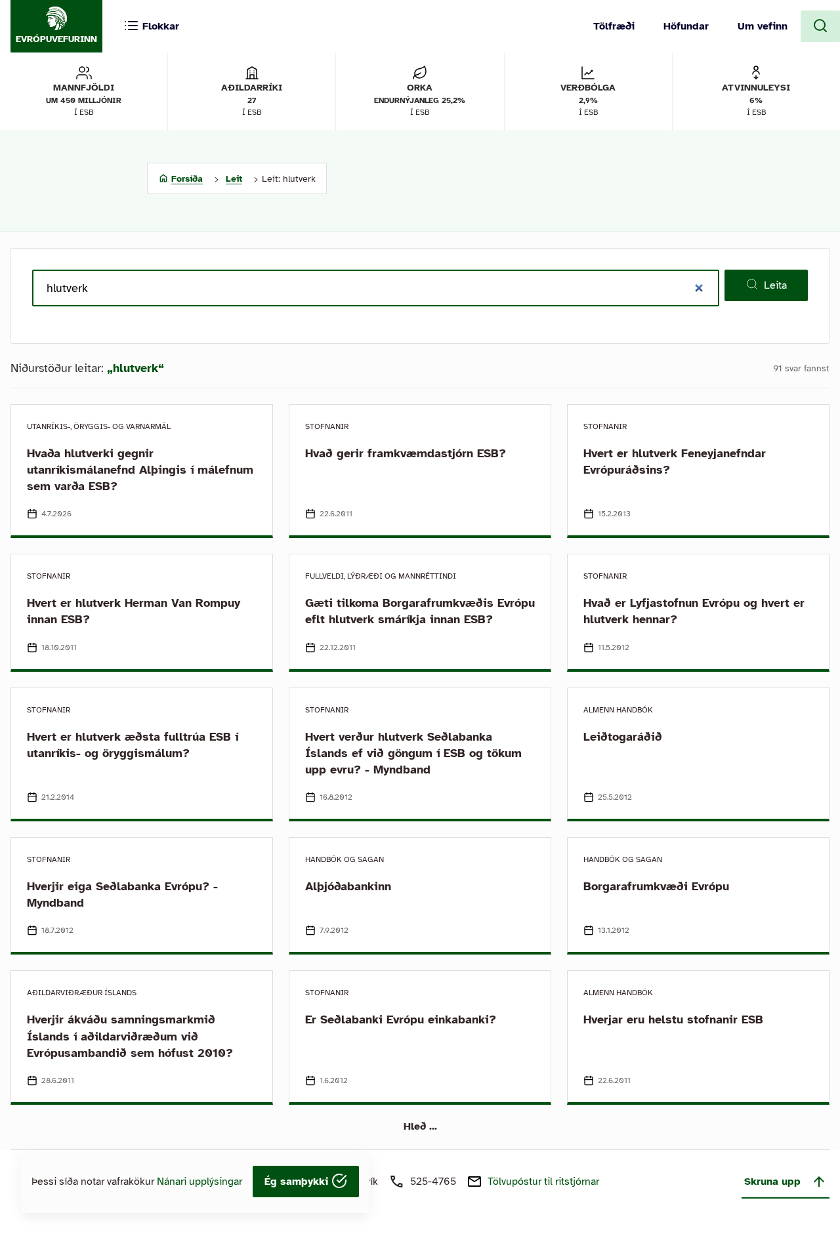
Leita (775, 285)
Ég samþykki (297, 1181)
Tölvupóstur (543, 1181)
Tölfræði (614, 26)
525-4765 (433, 1181)
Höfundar (686, 26)
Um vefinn (763, 26)
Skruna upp (772, 1181)
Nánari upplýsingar (199, 1181)
